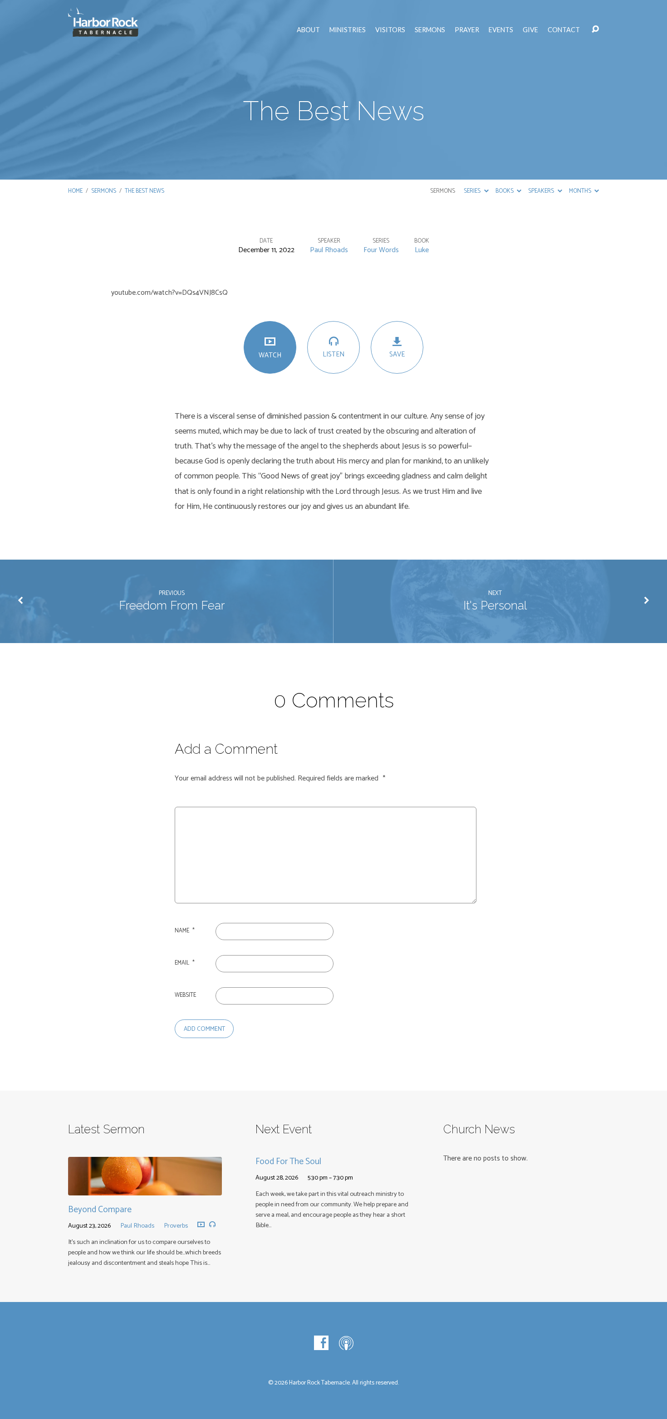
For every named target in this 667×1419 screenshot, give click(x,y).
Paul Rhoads (329, 250)
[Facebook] (321, 1343)
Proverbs (176, 1225)
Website (185, 995)
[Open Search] (595, 29)
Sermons (430, 30)
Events (501, 30)
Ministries (347, 30)
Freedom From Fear (172, 605)
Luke (422, 250)
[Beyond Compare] (145, 1188)
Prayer (467, 30)
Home (75, 191)
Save (397, 354)
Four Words (381, 250)
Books (505, 191)
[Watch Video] (201, 1225)
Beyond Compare (100, 1210)
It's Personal (495, 605)
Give (530, 30)
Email (185, 963)
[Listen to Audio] (212, 1224)
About (308, 30)
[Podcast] (346, 1343)
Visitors (390, 30)
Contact (564, 30)
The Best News (144, 191)
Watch (270, 355)
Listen (333, 354)
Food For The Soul (288, 1162)
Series (473, 191)
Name (185, 931)
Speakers (541, 191)
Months (581, 191)
